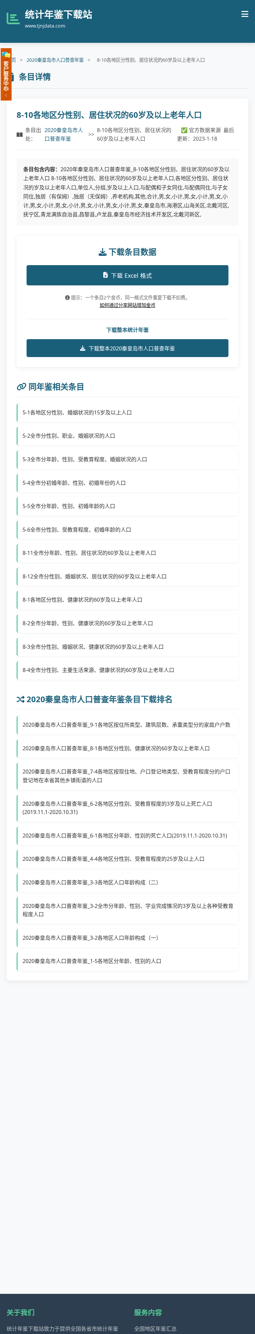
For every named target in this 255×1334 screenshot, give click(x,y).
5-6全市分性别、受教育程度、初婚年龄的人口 (77, 529)
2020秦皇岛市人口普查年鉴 (55, 60)
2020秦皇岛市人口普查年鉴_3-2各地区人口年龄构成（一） (92, 937)
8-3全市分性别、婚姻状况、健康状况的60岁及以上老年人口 (93, 646)
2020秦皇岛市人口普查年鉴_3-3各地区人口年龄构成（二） (92, 882)
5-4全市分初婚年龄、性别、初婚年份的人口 (74, 482)
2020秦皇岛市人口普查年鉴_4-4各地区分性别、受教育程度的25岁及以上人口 (114, 858)
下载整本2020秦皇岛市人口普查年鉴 (132, 348)
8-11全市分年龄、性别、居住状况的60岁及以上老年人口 (89, 552)
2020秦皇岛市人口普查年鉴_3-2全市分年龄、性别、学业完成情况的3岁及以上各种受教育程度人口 (128, 910)
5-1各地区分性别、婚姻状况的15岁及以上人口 (77, 412)
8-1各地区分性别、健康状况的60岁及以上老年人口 (82, 599)
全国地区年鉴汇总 (155, 1328)
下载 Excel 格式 (131, 275)
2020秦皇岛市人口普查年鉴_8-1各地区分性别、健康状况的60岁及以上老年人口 (116, 748)
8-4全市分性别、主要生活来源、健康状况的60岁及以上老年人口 (98, 670)
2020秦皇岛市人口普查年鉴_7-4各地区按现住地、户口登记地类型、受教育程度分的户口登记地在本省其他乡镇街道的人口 (126, 776)
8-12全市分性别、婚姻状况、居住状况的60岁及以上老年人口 (95, 576)
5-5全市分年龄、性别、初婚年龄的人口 (69, 506)
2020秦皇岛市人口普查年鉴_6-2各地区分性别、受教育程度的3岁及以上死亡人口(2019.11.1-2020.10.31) (117, 808)
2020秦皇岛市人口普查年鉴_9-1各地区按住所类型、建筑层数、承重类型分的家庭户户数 (126, 724)
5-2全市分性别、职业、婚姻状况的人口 (69, 435)
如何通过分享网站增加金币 (127, 305)
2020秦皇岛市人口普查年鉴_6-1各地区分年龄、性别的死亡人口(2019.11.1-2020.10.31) (125, 835)
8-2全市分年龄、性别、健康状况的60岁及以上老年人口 (88, 623)
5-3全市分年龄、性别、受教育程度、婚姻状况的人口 (85, 459)
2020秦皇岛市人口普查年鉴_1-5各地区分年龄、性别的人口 (92, 961)
